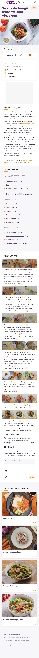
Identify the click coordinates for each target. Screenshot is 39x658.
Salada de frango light (13, 620)
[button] (29, 443)
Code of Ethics (24, 643)
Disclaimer (16, 643)
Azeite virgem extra (13, 218)
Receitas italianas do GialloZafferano (15, 2)
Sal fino (8, 222)
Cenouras (9, 207)
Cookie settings (8, 643)
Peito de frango (11, 181)
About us (18, 637)
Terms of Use (25, 637)
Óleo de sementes (12, 194)
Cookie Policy (25, 640)
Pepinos (9, 211)
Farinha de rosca (12, 188)
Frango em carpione (12, 552)
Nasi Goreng (8, 518)
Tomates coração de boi (14, 215)
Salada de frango (10, 586)
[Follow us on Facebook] (16, 55)
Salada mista (10, 204)
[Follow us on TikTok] (26, 55)
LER (33, 523)
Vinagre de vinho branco (15, 236)
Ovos (7, 185)
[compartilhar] (4, 49)
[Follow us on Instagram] (21, 55)
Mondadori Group (9, 645)
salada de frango (11, 112)
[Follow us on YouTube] (30, 55)
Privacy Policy (16, 640)
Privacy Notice (8, 640)
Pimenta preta (11, 243)
